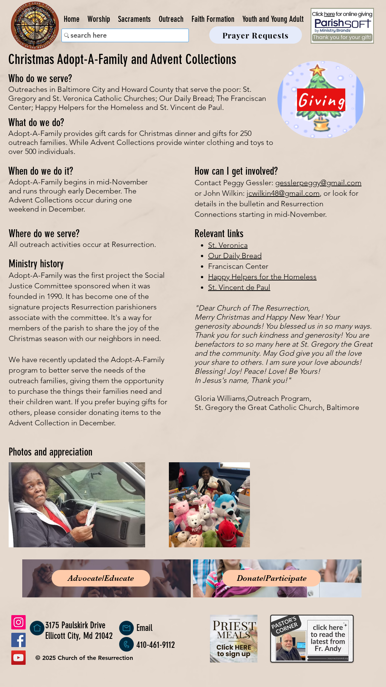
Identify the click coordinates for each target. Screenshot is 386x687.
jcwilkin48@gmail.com (283, 193)
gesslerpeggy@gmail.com (318, 182)
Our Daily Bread (235, 255)
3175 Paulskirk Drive (75, 625)
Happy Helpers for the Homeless (262, 276)
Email (144, 628)
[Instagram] (18, 622)
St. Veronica (228, 245)
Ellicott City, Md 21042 (79, 636)
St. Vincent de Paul (239, 287)
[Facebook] (18, 640)
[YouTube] (18, 657)
